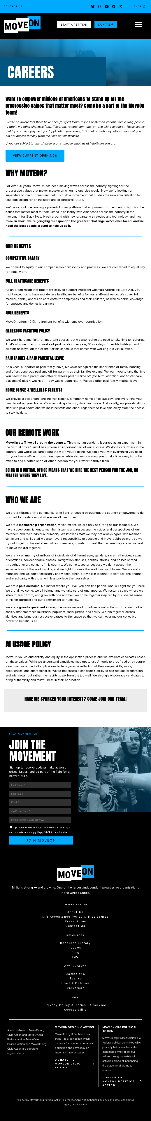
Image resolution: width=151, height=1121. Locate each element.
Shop (138, 6)
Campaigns (75, 974)
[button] (138, 24)
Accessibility (75, 1009)
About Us (75, 912)
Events (75, 978)
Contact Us (13, 6)
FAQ (75, 956)
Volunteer (75, 988)
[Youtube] (106, 6)
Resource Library (75, 943)
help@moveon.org (102, 143)
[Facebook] (113, 6)
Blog (75, 952)
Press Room (75, 921)
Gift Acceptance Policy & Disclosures (75, 916)
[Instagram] (99, 6)
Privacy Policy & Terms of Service (75, 1005)
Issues (75, 947)
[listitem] (75, 668)
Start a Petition (75, 983)
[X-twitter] (120, 6)
